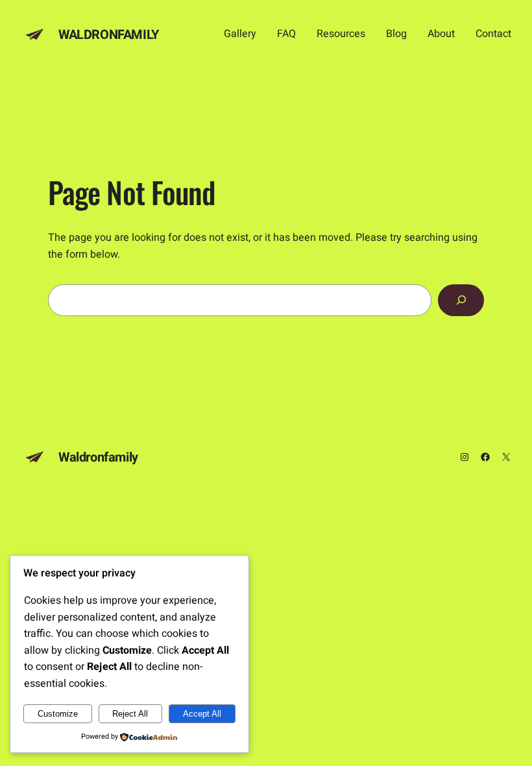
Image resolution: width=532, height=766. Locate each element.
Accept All (202, 714)
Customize (58, 714)
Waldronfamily (108, 34)
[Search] (461, 300)
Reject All (130, 714)
